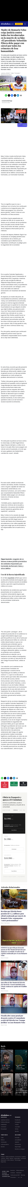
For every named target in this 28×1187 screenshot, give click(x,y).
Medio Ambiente (10, 1156)
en (21, 1177)
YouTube (23, 785)
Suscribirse (14, 830)
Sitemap (23, 1175)
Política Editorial (5, 1122)
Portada (17, 73)
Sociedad (23, 1158)
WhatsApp (14, 785)
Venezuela (3, 1142)
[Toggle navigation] (25, 23)
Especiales (17, 1158)
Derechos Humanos (6, 75)
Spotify (17, 1131)
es (18, 1177)
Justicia (3, 1158)
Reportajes (18, 1146)
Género (12, 1158)
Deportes (3, 1162)
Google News (5, 785)
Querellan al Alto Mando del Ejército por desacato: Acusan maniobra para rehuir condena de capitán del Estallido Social (14, 985)
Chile (12, 73)
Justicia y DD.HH (5, 73)
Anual (22, 810)
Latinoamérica (5, 1144)
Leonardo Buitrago (7, 101)
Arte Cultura (10, 1160)
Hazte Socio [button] (19, 24)
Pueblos (24, 1156)
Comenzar (14, 849)
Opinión (17, 1142)
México (3, 1140)
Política (3, 1156)
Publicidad (3, 1124)
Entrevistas (18, 1144)
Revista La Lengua (20, 1149)
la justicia (11, 578)
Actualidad (18, 1140)
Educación (4, 1160)
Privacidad (4, 1129)
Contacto (3, 1127)
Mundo (3, 1146)
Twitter (17, 1124)
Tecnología (18, 1160)
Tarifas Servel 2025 (15, 1175)
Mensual (16, 810)
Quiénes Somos (5, 1120)
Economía (18, 1156)
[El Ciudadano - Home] (7, 24)
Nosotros (12, 1170)
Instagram (18, 1122)
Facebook (17, 1120)
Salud (7, 1158)
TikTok (16, 1129)
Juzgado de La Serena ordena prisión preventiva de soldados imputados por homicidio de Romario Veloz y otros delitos (14, 563)
